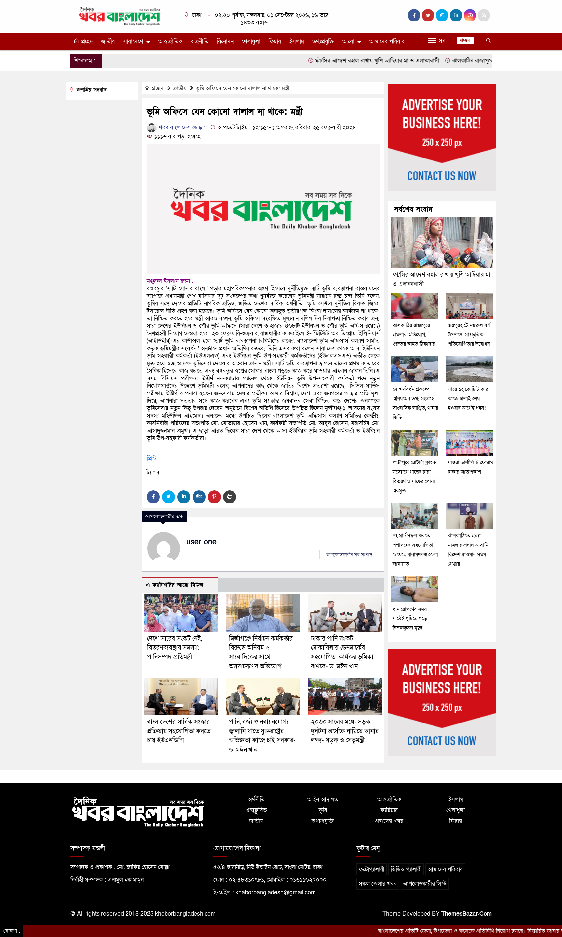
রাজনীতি (199, 41)
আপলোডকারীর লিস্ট (425, 884)
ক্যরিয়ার (389, 810)
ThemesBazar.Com (466, 913)
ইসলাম (296, 41)
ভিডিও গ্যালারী (406, 869)
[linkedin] (456, 15)
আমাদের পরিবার (387, 41)
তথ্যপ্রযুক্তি (323, 41)
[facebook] (414, 15)
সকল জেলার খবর (378, 884)
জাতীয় (108, 41)
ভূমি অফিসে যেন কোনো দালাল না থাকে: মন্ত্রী (242, 88)
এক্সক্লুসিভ (256, 810)
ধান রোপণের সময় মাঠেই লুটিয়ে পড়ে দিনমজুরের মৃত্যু (410, 619)
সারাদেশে (133, 41)
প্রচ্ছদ (86, 41)
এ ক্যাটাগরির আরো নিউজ (175, 585)
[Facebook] (153, 496)
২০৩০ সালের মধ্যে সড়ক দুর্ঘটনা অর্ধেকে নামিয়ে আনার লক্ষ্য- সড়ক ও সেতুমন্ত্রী (345, 731)
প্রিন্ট (151, 458)
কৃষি (323, 810)
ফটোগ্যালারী (371, 869)
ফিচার (274, 41)
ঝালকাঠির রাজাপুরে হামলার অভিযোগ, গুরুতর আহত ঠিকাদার (487, 60)
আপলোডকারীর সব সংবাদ (349, 554)
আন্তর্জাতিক (170, 41)
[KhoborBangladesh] (120, 16)
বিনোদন (225, 41)
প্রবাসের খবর (389, 821)
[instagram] (442, 15)
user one (201, 542)
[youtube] (470, 15)
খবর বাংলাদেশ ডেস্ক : (181, 127)
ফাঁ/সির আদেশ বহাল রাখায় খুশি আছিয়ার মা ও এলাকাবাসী (347, 60)
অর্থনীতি (256, 799)
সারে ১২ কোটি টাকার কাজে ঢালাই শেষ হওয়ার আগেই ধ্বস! (468, 399)
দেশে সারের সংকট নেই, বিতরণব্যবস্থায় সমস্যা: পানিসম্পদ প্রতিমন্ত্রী (174, 648)
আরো (348, 41)
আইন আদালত (322, 799)
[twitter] (428, 15)
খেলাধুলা (251, 41)
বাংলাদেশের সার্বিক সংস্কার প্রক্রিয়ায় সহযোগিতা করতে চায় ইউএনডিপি (178, 731)
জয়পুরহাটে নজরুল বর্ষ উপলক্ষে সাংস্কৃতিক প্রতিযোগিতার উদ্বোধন (469, 335)
